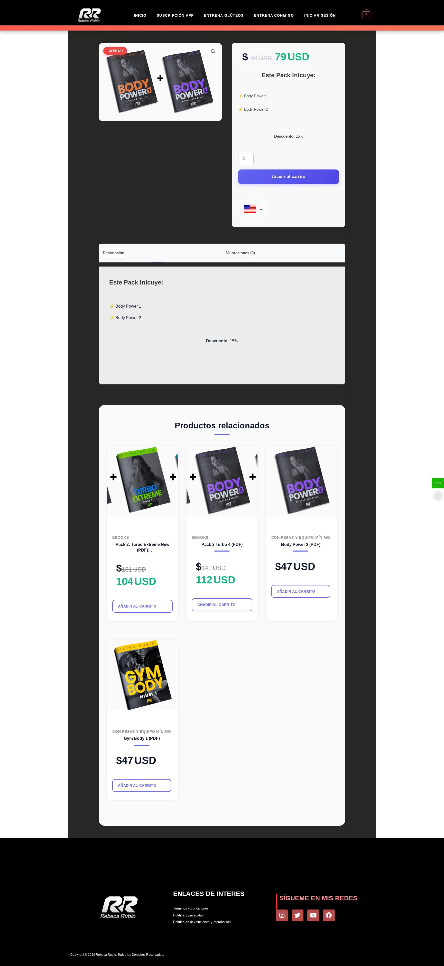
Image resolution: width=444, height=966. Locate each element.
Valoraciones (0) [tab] (240, 253)
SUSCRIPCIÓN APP (175, 15)
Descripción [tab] (113, 253)
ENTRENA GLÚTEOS (224, 15)
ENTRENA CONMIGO (274, 15)
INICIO (140, 15)
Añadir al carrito (288, 176)
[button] (213, 51)
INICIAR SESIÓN (320, 15)
